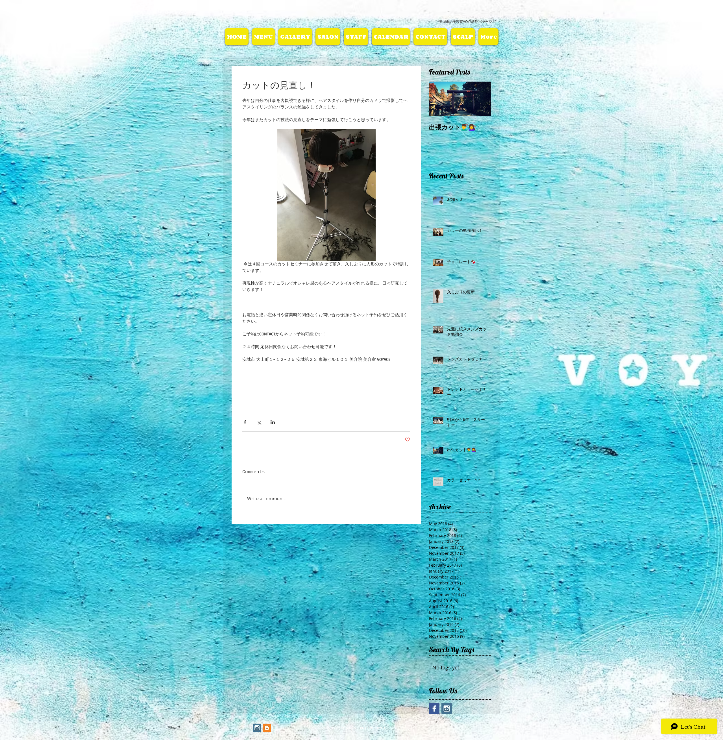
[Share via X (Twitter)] (259, 422)
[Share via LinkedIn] (272, 422)
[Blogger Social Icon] (267, 728)
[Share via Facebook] (245, 422)
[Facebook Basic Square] (434, 708)
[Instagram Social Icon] (257, 728)
